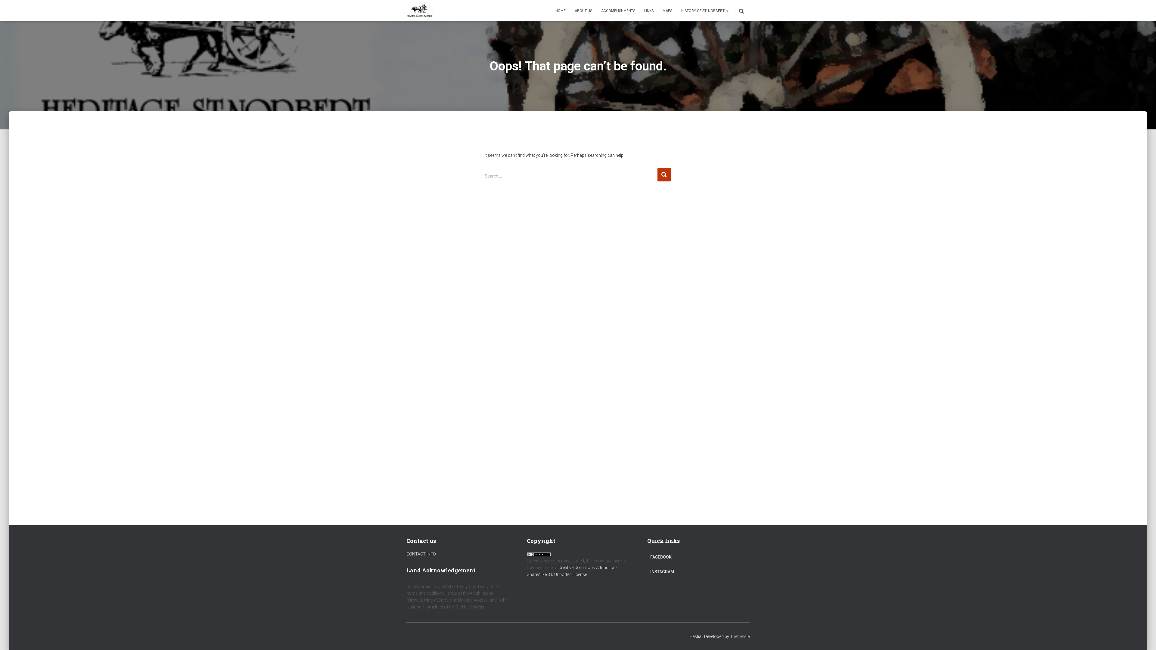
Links (649, 11)
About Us (583, 11)
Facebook (661, 557)
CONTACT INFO (421, 554)
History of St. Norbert (703, 11)
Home (560, 11)
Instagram (662, 571)
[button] (727, 11)
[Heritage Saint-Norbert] (419, 10)
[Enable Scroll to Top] (1144, 637)
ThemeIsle (740, 636)
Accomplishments (618, 11)
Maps (667, 11)
